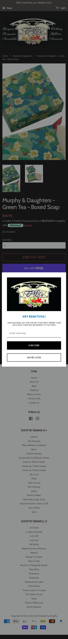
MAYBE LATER (34, 357)
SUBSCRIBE (34, 345)
